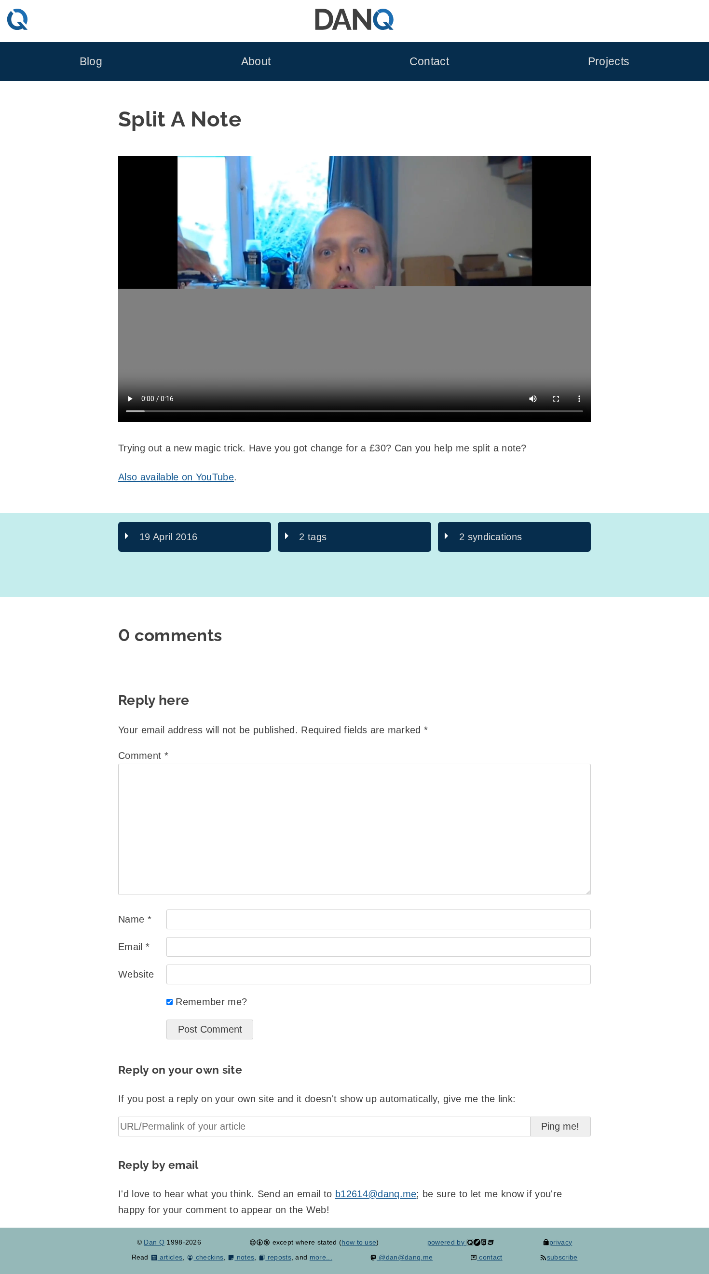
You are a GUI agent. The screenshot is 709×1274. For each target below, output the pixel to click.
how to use (358, 1242)
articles (170, 1257)
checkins (208, 1257)
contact (490, 1257)
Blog (91, 62)
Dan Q (154, 1242)
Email (134, 946)
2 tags (313, 537)
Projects (609, 62)
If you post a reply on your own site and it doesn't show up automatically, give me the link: (317, 1098)
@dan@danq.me (405, 1257)
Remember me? (211, 1001)
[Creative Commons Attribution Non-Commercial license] (259, 1242)
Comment (143, 755)
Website (136, 974)
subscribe (562, 1257)
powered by (447, 1242)
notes (244, 1257)
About (256, 62)
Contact (429, 62)
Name (134, 919)
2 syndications (490, 537)
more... (321, 1257)
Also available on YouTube (176, 477)
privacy (560, 1242)
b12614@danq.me (375, 1194)
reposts (278, 1257)
